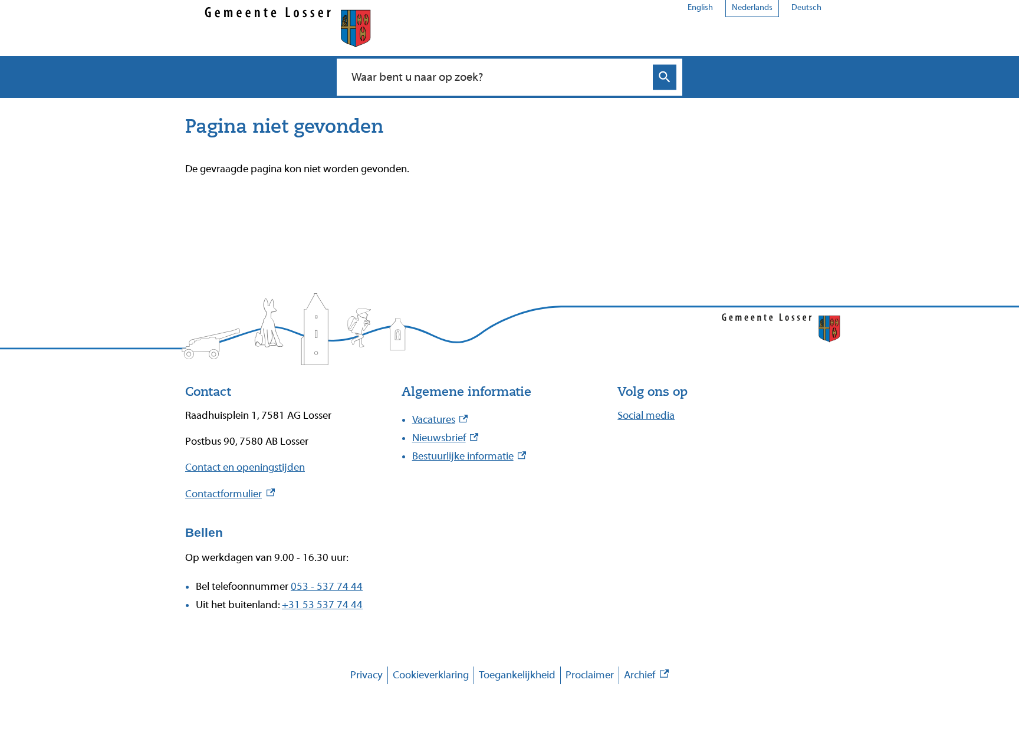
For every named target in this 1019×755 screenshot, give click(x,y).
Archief (646, 677)
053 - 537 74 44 (327, 586)
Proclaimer (590, 675)
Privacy (366, 675)
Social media (646, 415)
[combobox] (497, 76)
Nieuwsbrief (445, 438)
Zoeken (664, 77)
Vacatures (440, 419)
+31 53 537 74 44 (322, 605)
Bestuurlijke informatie (469, 456)
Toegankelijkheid (517, 675)
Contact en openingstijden (245, 467)
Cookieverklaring (431, 675)
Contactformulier (230, 494)
